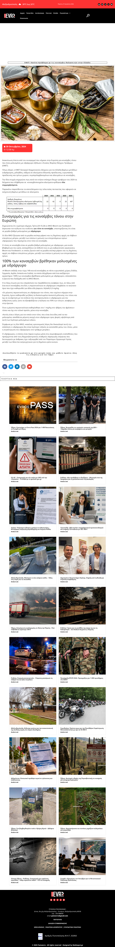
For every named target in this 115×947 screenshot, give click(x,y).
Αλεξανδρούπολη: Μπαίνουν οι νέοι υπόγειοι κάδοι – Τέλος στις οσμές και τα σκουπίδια (31, 578)
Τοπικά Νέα (29, 13)
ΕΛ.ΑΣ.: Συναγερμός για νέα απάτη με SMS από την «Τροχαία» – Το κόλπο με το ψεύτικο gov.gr (29, 478)
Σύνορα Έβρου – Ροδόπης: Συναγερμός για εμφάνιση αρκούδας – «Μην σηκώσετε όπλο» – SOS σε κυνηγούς (30, 879)
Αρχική (22, 13)
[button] (88, 16)
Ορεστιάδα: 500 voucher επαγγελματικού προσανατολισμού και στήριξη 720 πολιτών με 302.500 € (81, 528)
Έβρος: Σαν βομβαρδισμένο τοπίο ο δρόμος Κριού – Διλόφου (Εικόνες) (32, 829)
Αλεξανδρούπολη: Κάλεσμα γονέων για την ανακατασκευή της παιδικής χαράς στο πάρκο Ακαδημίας (32, 729)
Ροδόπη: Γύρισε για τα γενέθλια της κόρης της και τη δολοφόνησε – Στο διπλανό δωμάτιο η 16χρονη (78, 629)
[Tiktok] (105, 4)
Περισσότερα (64, 13)
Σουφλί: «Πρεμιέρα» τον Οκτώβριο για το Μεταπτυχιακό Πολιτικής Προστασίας (80, 879)
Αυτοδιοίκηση (39, 13)
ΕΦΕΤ (7, 373)
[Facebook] (102, 4)
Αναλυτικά (14, 431)
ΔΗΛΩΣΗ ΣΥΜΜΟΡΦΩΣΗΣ (57, 923)
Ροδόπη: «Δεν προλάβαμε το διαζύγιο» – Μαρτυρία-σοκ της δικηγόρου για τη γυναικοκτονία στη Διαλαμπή (81, 478)
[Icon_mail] (99, 4)
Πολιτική (49, 13)
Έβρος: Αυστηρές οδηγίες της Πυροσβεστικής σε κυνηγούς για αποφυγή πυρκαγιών (81, 779)
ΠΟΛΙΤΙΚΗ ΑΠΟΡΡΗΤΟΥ (53, 927)
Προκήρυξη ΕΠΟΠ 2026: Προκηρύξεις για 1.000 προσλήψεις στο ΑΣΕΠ (81, 679)
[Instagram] (108, 4)
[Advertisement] (57, 40)
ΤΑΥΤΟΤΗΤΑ (57, 920)
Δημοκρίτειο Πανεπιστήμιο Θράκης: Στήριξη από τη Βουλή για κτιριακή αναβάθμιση (82, 578)
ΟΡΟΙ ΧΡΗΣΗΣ (39, 927)
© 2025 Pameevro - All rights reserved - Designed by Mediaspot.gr (57, 945)
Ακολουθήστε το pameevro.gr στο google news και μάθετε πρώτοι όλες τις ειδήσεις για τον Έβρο (40, 354)
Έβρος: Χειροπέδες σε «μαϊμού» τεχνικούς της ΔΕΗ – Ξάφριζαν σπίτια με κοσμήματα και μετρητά (78, 428)
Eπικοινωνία (24, 18)
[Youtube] (112, 4)
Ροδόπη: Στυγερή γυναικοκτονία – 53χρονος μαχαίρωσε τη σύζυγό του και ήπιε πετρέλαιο (31, 679)
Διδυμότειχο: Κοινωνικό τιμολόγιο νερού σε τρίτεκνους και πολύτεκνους (31, 779)
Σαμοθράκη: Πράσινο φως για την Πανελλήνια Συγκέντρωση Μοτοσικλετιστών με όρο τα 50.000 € (82, 729)
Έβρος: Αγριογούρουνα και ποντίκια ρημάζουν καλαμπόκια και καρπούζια (81, 829)
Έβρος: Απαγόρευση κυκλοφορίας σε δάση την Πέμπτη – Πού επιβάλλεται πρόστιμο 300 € (32, 629)
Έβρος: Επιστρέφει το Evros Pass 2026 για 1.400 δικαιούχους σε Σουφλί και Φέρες (32, 428)
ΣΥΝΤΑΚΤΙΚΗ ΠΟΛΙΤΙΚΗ (72, 927)
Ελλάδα (55, 13)
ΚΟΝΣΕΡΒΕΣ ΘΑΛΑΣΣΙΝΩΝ (24, 373)
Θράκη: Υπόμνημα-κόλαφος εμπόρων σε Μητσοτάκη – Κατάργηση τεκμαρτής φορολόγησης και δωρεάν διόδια (31, 528)
